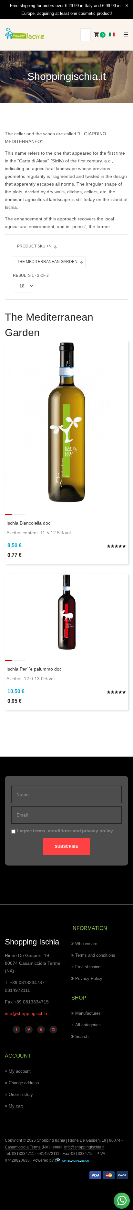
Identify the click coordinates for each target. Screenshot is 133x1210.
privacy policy (97, 830)
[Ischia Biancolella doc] (66, 422)
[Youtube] (41, 1029)
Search (81, 1036)
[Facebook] (16, 1029)
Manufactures (88, 1013)
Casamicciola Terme (23, 1147)
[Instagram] (53, 1029)
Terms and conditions (95, 955)
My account (20, 1071)
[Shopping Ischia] (24, 33)
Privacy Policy (88, 978)
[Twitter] (29, 1029)
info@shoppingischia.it (28, 1013)
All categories (88, 1024)
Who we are (86, 943)
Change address (24, 1082)
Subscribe (66, 846)
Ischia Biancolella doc (28, 523)
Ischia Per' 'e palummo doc (34, 669)
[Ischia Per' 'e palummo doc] (66, 611)
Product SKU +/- (34, 246)
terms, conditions (52, 830)
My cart (16, 1106)
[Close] (127, 6)
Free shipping (87, 966)
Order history (21, 1094)
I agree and (65, 830)
